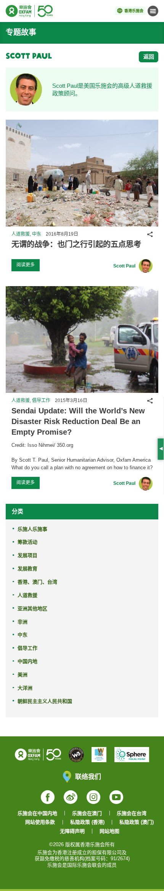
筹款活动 (27, 542)
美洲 (22, 674)
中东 (22, 635)
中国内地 (27, 661)
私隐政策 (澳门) (136, 822)
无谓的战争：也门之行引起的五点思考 (76, 244)
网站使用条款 (40, 822)
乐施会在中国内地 (37, 813)
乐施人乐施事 (32, 529)
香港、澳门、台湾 (37, 582)
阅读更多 (25, 264)
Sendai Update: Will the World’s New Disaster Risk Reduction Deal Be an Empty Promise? (78, 422)
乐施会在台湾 (131, 813)
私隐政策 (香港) (87, 822)
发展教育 (27, 568)
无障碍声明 (72, 831)
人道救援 (27, 595)
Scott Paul (124, 266)
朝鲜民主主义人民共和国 (45, 701)
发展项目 (27, 555)
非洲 (22, 622)
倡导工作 (27, 648)
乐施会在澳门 (87, 813)
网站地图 (109, 831)
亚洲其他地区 (32, 608)
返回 (148, 56)
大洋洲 (25, 688)
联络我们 (88, 776)
